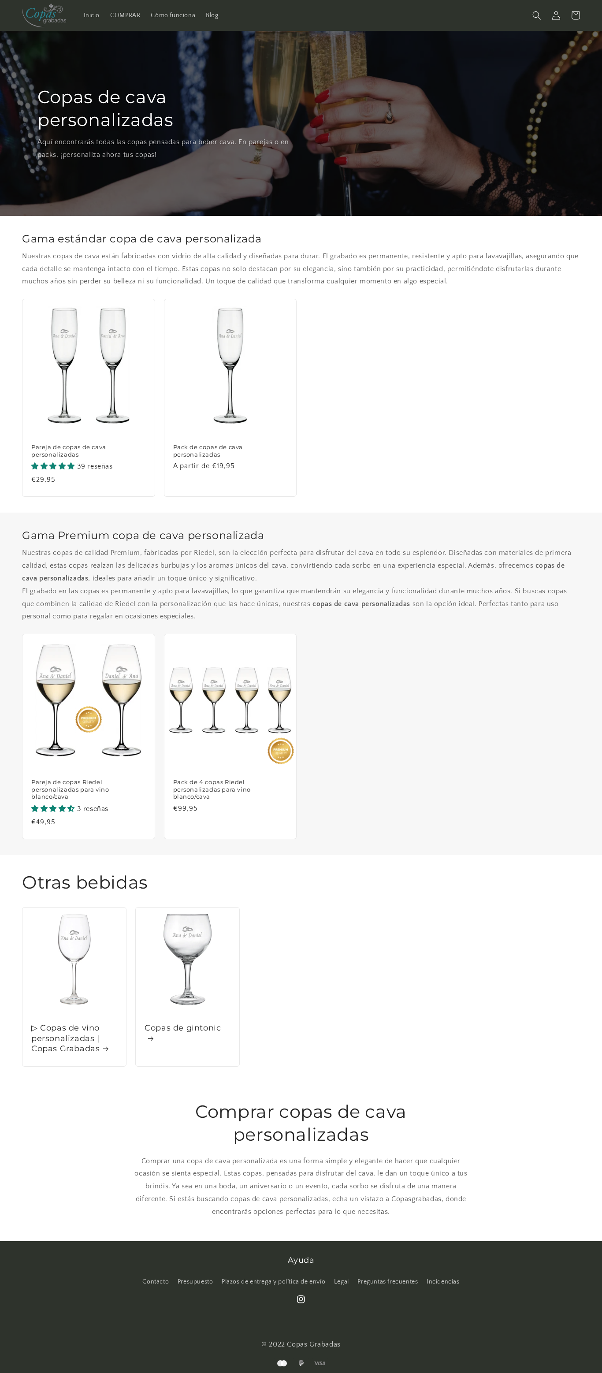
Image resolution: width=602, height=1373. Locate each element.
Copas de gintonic (183, 1028)
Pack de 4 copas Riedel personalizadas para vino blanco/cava (212, 789)
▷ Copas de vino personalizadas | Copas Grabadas (65, 1038)
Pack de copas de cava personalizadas (208, 450)
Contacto (155, 1281)
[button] (536, 15)
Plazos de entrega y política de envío (273, 1281)
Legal (341, 1281)
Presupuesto (195, 1281)
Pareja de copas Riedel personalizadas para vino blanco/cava (70, 789)
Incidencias (443, 1281)
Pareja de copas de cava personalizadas (68, 450)
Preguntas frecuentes (387, 1281)
